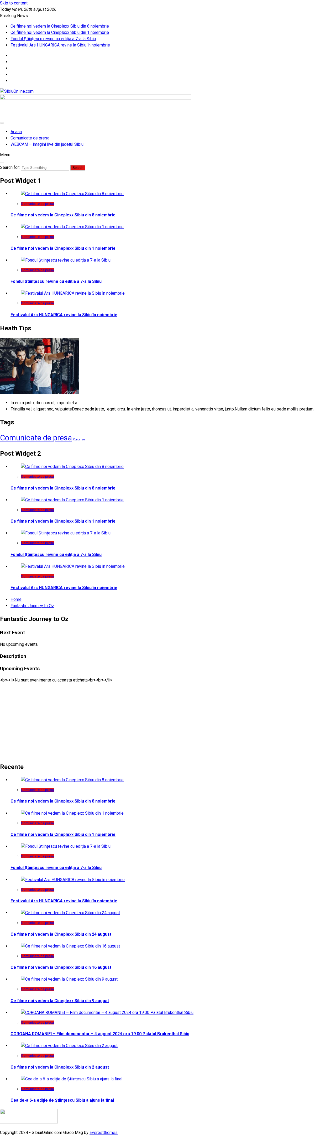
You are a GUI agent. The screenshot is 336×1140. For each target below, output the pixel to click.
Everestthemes (104, 1132)
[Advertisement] (157, 720)
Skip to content (14, 3)
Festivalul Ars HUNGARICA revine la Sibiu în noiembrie (60, 45)
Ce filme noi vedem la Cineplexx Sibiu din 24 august (60, 934)
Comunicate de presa (29, 138)
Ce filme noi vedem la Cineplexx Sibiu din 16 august (60, 967)
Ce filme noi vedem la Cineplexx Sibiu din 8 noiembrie (59, 26)
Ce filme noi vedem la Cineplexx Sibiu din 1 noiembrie (59, 32)
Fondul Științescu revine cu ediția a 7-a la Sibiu (53, 38)
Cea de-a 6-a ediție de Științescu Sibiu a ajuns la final (62, 1100)
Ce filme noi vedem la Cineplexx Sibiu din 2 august (59, 1067)
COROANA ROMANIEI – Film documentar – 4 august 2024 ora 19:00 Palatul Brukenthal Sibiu (99, 1033)
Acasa (16, 131)
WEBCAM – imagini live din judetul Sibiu (46, 144)
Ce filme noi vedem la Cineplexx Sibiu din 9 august (59, 1000)
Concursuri (80, 439)
